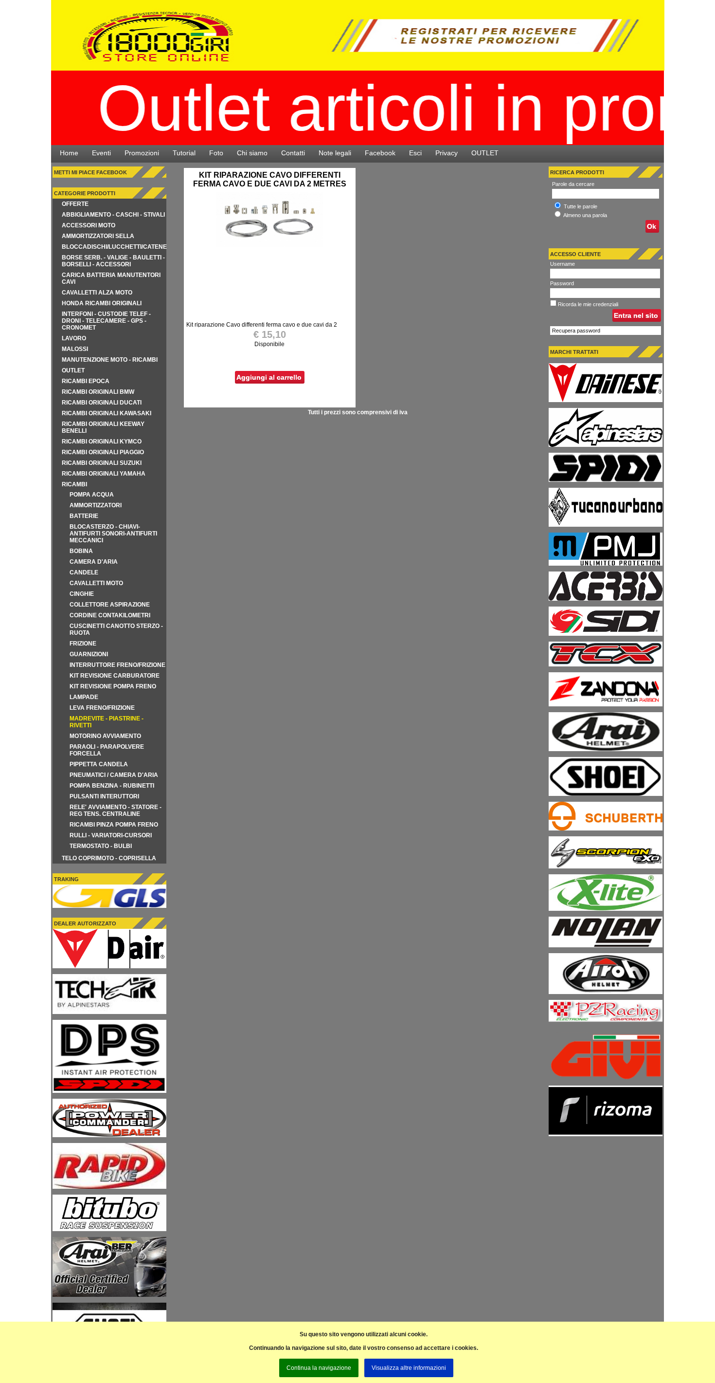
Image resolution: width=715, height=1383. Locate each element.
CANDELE (84, 572)
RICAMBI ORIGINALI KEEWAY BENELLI (103, 427)
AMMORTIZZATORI (96, 505)
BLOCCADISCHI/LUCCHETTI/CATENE (114, 246)
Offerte (75, 204)
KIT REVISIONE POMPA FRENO (113, 686)
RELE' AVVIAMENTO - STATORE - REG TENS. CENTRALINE (115, 810)
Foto (216, 153)
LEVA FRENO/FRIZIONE (102, 707)
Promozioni (142, 153)
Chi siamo (252, 153)
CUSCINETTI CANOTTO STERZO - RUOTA (116, 629)
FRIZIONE (83, 643)
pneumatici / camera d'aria (114, 775)
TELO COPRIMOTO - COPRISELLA (109, 858)
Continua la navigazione (318, 1368)
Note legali (335, 153)
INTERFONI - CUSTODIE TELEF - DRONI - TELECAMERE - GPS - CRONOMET (106, 321)
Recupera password (576, 330)
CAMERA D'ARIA (94, 561)
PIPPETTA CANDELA (99, 764)
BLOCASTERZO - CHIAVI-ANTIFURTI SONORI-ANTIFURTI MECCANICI (113, 533)
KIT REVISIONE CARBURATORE (115, 675)
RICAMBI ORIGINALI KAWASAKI (106, 413)
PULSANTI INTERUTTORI (104, 796)
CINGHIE (82, 593)
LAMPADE (84, 697)
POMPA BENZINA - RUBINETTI (112, 785)
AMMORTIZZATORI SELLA (98, 236)
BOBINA (81, 551)
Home (69, 153)
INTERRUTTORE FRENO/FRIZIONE (117, 665)
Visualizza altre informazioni (409, 1368)
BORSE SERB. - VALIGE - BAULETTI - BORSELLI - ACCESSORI (113, 261)
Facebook (380, 153)
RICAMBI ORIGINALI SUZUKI (102, 463)
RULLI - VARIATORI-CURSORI (111, 835)
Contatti (293, 153)
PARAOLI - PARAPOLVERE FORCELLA (107, 750)
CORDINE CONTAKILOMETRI (110, 615)
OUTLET (485, 153)
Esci (415, 153)
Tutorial (184, 153)
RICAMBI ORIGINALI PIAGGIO (103, 452)
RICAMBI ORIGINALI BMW (98, 391)
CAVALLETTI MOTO (96, 583)
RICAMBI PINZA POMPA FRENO (114, 824)
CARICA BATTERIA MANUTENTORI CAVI (111, 278)
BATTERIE (84, 516)
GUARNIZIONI (89, 654)
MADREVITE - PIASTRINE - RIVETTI (106, 722)
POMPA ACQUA (92, 494)
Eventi (101, 153)
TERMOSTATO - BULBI (101, 846)
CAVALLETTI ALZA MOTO (97, 292)
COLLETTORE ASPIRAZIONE (110, 604)
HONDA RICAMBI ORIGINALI (102, 303)
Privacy (446, 153)
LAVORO (74, 338)
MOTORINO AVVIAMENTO (105, 736)
